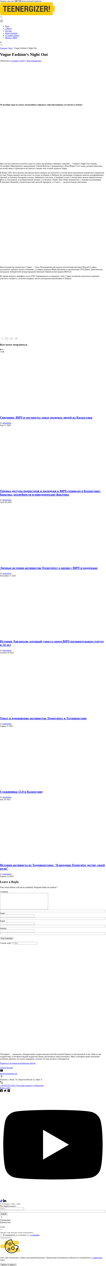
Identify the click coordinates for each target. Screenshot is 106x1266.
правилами (97, 1258)
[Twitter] (11, 338)
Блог (11, 48)
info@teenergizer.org (8, 1074)
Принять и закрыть (8, 1265)
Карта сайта (5, 1088)
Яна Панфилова (34, 61)
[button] (53, 17)
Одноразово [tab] (5, 1220)
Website (3, 928)
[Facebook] (7, 338)
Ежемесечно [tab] (5, 1222)
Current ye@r (6, 943)
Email (2, 921)
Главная (3, 48)
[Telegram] (16, 338)
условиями (35, 1235)
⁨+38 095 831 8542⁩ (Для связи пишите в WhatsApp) (22, 1085)
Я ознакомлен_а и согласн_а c (21, 1235)
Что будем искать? (8, 1206)
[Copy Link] (2, 338)
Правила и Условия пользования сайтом (17, 1063)
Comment (4, 892)
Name (2, 913)
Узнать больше (6, 1068)
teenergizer (6, 423)
